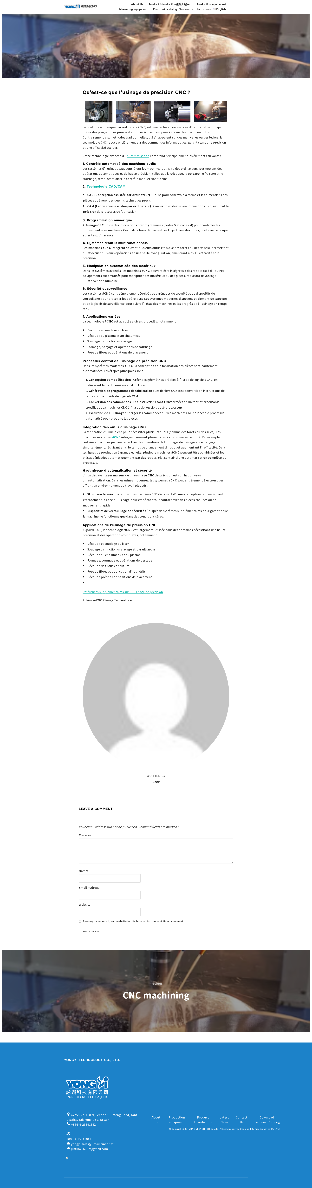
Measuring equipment (133, 9)
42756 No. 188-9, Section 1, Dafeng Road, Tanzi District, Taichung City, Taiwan (102, 1117)
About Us (137, 4)
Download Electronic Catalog (266, 1119)
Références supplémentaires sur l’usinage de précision (123, 592)
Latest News (224, 1119)
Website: (85, 904)
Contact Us (241, 1119)
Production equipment (211, 4)
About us (156, 1119)
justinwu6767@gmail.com (87, 1149)
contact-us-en (201, 9)
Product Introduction (203, 1119)
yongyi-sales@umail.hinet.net (90, 1144)
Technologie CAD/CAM (106, 186)
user (156, 782)
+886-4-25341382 (81, 1124)
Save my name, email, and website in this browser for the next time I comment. (133, 921)
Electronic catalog (165, 9)
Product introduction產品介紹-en (170, 4)
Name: (83, 871)
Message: (85, 835)
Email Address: (89, 887)
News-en (185, 9)
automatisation (138, 156)
